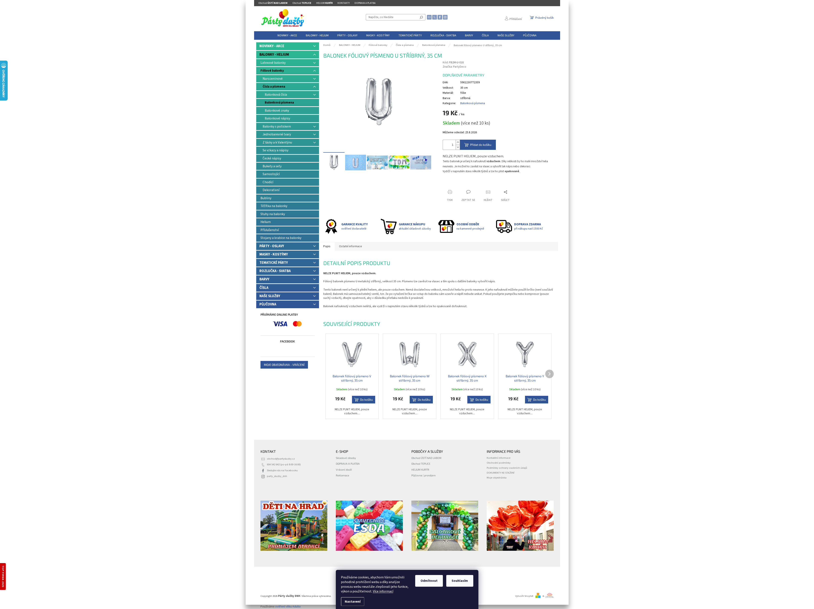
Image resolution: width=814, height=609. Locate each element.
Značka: (454, 67)
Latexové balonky (273, 62)
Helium (265, 222)
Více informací (383, 591)
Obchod (273, 3)
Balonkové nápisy (277, 118)
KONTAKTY (344, 3)
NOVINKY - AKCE (271, 46)
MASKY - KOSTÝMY (273, 254)
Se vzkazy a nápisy (275, 150)
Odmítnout (429, 580)
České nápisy (272, 158)
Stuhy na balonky (272, 214)
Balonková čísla (276, 94)
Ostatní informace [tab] (350, 246)
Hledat (421, 17)
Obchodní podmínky (499, 463)
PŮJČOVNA (267, 304)
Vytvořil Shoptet (524, 596)
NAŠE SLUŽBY (269, 296)
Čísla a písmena (274, 86)
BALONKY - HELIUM (274, 54)
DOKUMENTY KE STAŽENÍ (500, 473)
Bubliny (265, 198)
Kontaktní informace (498, 458)
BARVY (264, 279)
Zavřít (450, 184)
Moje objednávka (496, 478)
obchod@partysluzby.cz (281, 459)
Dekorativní (271, 190)
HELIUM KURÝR (420, 469)
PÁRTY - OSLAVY (271, 246)
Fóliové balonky (272, 70)
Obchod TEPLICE (420, 463)
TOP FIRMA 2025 (3, 576)
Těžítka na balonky (273, 206)
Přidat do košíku (480, 144)
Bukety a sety (272, 166)
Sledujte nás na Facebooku (282, 470)
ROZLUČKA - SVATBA (275, 271)
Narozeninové (273, 78)
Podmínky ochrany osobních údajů (507, 468)
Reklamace (342, 475)
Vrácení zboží (344, 469)
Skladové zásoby (346, 458)
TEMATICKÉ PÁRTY (273, 262)
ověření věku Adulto (288, 607)
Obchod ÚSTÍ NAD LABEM (426, 458)
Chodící (268, 182)
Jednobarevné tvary (277, 134)
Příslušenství (269, 230)
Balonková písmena (279, 102)
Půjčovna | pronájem (423, 475)
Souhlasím (460, 580)
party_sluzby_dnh (277, 476)
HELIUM (324, 3)
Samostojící (271, 174)
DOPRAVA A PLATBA (365, 3)
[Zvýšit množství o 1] (458, 142)
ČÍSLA (263, 287)
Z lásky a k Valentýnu (277, 142)
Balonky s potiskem (277, 126)
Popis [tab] (326, 246)
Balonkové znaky (277, 110)
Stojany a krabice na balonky (280, 238)
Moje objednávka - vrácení (284, 364)
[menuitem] (287, 35)
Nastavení (353, 601)
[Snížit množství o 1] (458, 147)
